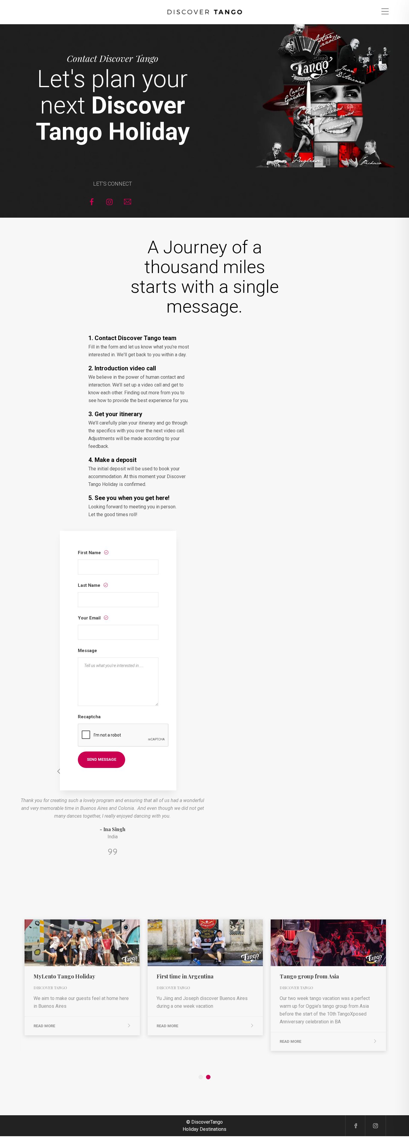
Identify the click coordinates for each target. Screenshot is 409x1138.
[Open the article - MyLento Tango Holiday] (53, 942)
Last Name (90, 585)
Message (87, 650)
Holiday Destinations (204, 1129)
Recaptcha (89, 716)
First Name (90, 552)
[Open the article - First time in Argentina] (176, 942)
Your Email (90, 618)
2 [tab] (208, 1077)
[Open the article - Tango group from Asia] (299, 942)
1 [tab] (201, 1077)
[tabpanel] (82, 977)
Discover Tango (50, 987)
